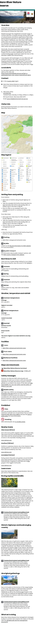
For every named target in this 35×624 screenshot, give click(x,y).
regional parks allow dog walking (10, 414)
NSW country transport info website (14, 255)
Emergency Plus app (7, 393)
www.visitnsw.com (6, 440)
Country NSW (10, 81)
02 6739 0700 (7, 93)
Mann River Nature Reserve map (17, 371)
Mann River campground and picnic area (14, 348)
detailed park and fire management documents (14, 621)
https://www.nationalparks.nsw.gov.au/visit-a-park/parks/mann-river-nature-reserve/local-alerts (16, 74)
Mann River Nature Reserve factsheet (15, 368)
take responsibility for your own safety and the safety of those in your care (17, 384)
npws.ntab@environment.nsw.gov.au (17, 99)
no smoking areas (20, 422)
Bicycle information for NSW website (20, 246)
